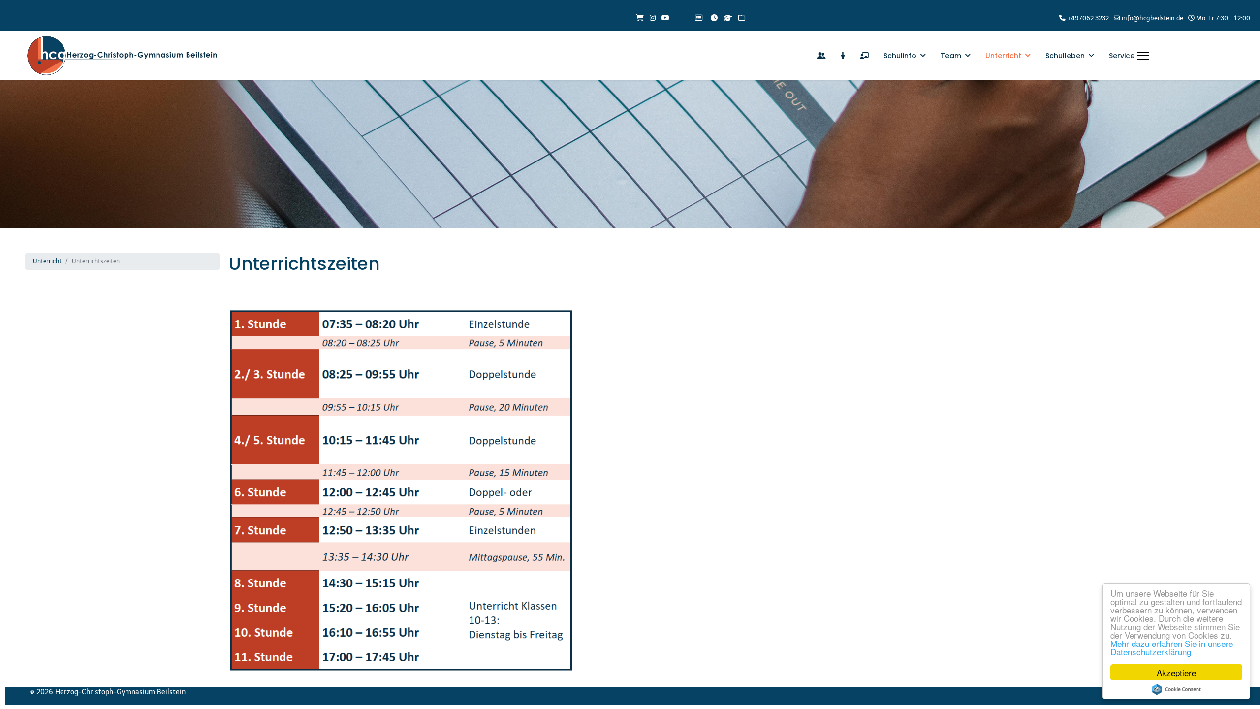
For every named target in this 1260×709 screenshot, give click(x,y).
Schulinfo (899, 56)
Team (951, 56)
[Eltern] (821, 55)
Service (1121, 56)
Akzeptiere (1176, 672)
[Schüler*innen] (842, 55)
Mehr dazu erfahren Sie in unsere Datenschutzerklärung (1171, 647)
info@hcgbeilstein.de (1152, 18)
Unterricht (1003, 56)
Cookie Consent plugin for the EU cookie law (1176, 689)
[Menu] (1143, 55)
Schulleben (1065, 56)
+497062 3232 (1088, 18)
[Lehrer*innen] (864, 55)
